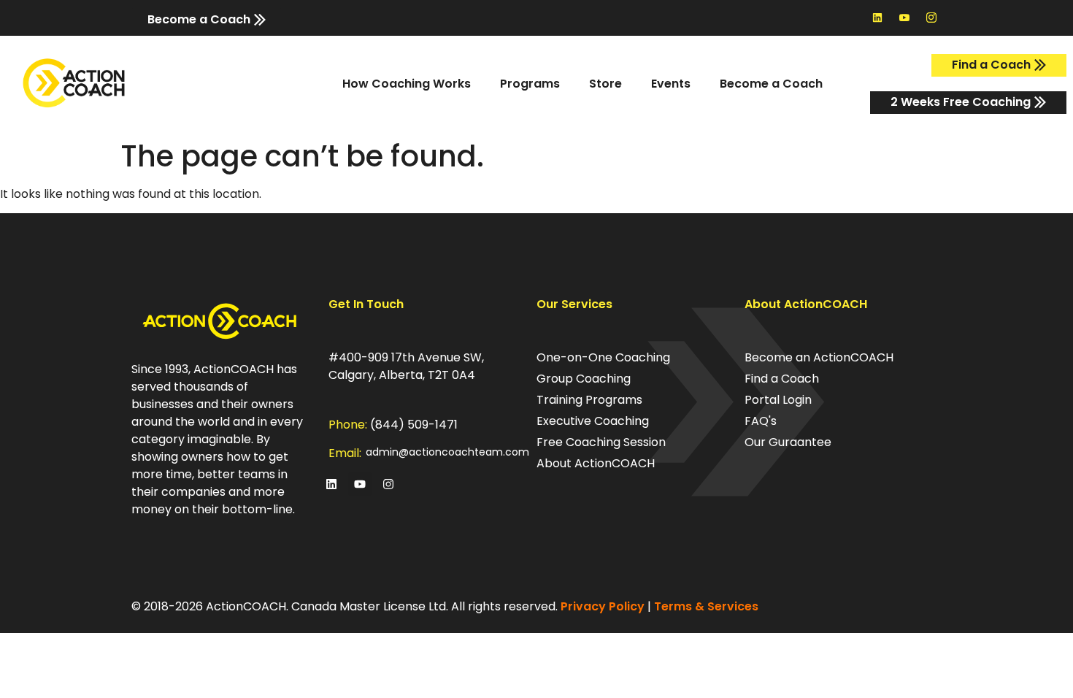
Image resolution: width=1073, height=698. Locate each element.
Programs (530, 83)
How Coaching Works (406, 83)
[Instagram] (388, 484)
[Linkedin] (877, 17)
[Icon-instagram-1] (931, 17)
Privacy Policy (603, 606)
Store (605, 83)
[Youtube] (360, 484)
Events (671, 83)
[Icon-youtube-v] (904, 17)
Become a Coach (771, 83)
